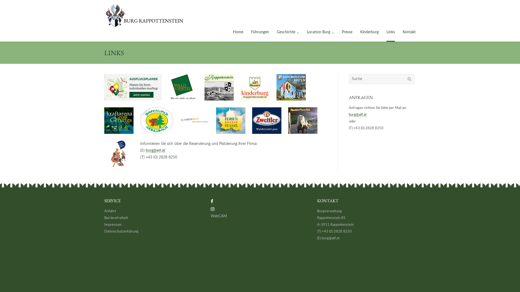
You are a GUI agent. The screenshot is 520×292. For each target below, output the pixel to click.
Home (238, 32)
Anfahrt (110, 211)
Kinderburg (369, 32)
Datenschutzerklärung (121, 231)
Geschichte (286, 32)
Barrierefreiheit (116, 218)
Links (390, 32)
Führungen (260, 32)
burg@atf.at (155, 150)
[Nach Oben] (506, 278)
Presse (347, 32)
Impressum (113, 225)
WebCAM (219, 216)
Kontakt (409, 32)
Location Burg (318, 32)
